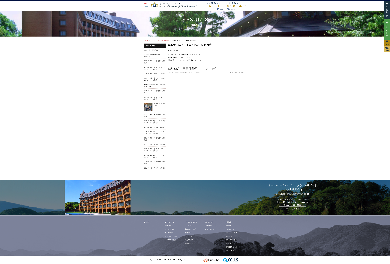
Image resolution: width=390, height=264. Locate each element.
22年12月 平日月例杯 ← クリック (192, 68)
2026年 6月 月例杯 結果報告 (154, 127)
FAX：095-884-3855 (292, 205)
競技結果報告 (169, 225)
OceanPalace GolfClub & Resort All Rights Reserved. (174, 260)
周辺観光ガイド (190, 243)
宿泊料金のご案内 (190, 229)
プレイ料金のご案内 (171, 236)
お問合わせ (229, 236)
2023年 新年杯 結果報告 (237, 72)
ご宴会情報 (208, 225)
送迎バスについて (211, 229)
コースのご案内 (169, 229)
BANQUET (209, 222)
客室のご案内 (189, 225)
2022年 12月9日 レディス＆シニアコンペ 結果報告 (184, 72)
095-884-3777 (303, 199)
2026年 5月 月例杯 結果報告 (154, 144)
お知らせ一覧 (229, 229)
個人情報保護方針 (231, 247)
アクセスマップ (230, 240)
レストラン (188, 236)
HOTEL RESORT (191, 222)
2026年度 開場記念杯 (151, 50)
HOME (146, 222)
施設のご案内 (169, 233)
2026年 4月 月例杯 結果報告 (154, 168)
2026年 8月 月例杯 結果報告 (154, 73)
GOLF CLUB (169, 222)
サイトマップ (229, 250)
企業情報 (228, 222)
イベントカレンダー (231, 233)
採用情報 (228, 225)
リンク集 (228, 243)
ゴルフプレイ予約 (170, 240)
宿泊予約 (188, 233)
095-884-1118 (303, 202)
